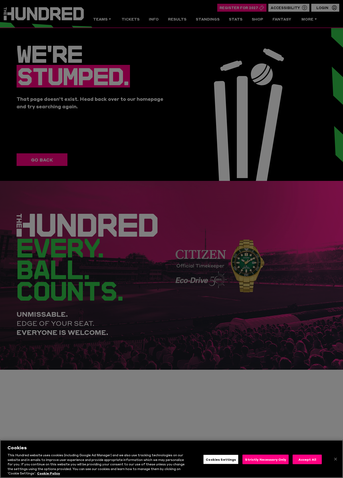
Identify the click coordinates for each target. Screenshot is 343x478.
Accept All (307, 459)
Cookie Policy (48, 473)
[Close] (335, 459)
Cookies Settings (221, 459)
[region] (171, 459)
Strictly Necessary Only (265, 459)
